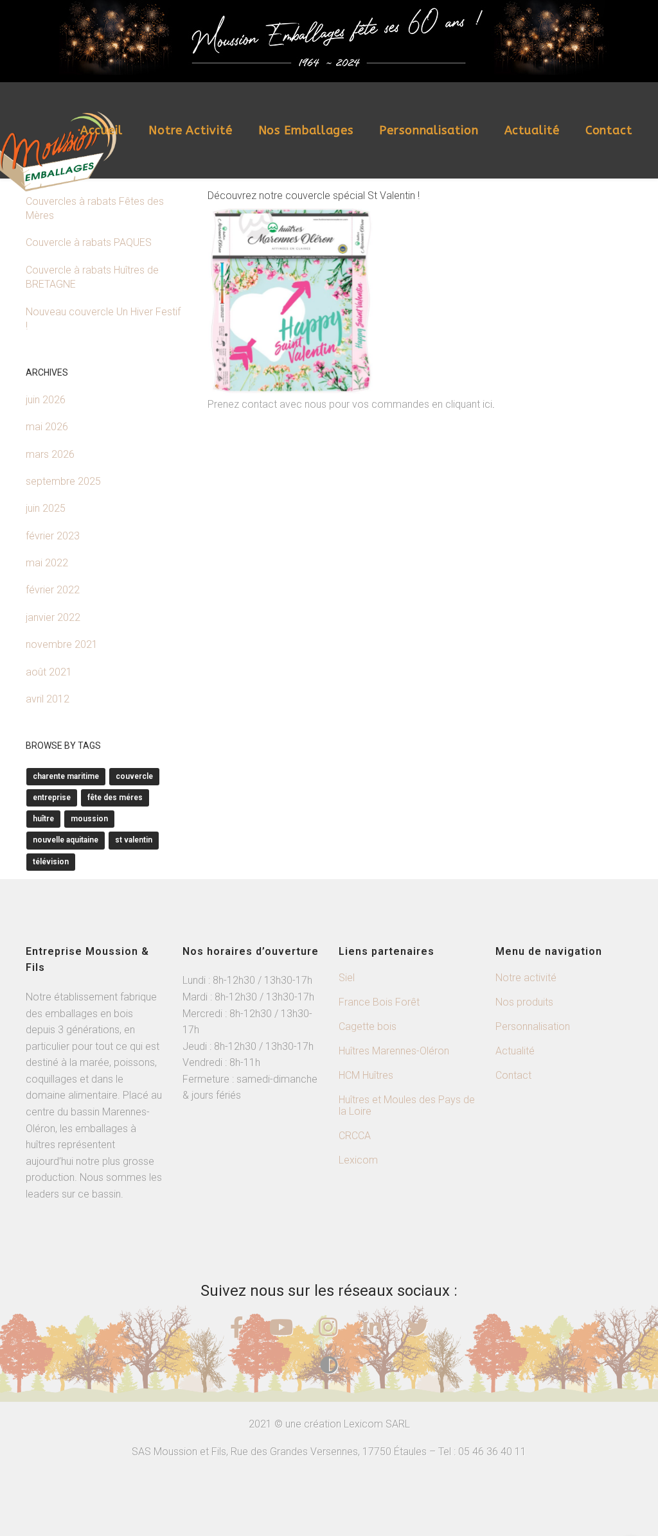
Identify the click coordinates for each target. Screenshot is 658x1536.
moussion (89, 818)
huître (43, 818)
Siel (347, 978)
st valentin (133, 839)
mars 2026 (50, 454)
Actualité (532, 130)
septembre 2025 (63, 481)
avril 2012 (47, 699)
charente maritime (66, 776)
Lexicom (358, 1160)
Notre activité (190, 130)
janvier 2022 (53, 617)
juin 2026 (46, 400)
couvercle (134, 776)
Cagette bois (367, 1026)
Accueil (101, 130)
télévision (51, 861)
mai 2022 (47, 563)
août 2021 (49, 672)
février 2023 (53, 536)
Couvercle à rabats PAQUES (89, 242)
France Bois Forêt (379, 1002)
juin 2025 (46, 508)
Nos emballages (306, 130)
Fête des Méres (115, 797)
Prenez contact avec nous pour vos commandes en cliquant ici (350, 404)
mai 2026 (47, 427)
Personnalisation (428, 130)
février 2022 (53, 590)
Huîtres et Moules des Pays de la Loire (407, 1105)
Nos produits (524, 1002)
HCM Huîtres (366, 1075)
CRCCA (355, 1136)
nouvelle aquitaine (65, 839)
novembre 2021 (62, 644)
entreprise (52, 797)
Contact (608, 130)
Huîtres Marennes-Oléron (394, 1051)
